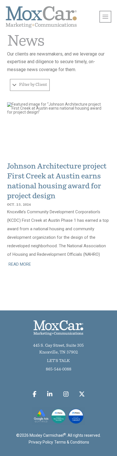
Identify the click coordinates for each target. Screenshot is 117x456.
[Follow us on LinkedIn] (50, 394)
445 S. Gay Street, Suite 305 (58, 346)
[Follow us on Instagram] (66, 394)
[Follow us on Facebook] (34, 394)
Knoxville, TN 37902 (58, 352)
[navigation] (105, 17)
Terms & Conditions (71, 442)
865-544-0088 (58, 369)
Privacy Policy (41, 442)
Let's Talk (58, 361)
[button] (30, 85)
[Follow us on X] (82, 394)
